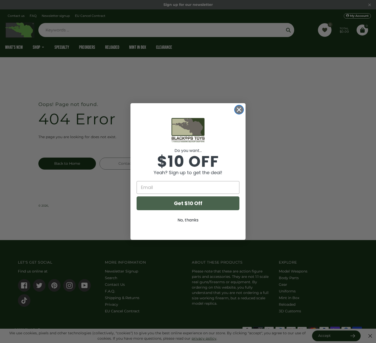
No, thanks (188, 220)
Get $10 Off (188, 203)
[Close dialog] (239, 109)
